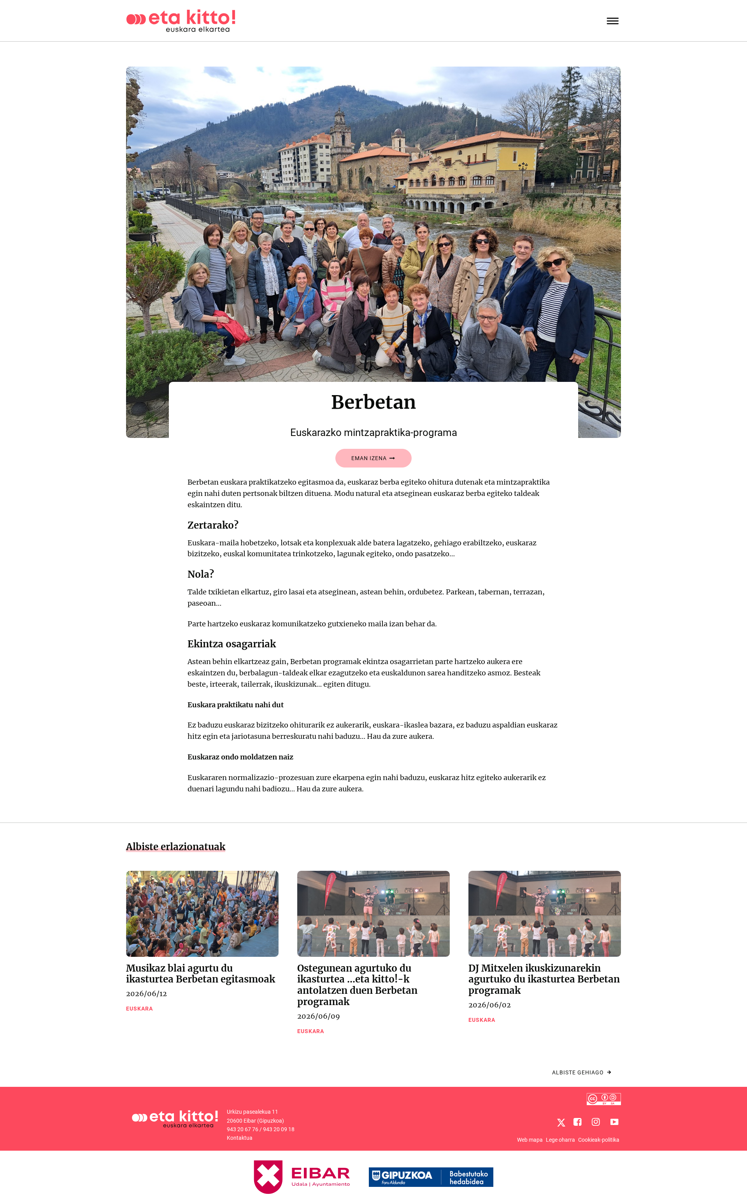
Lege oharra (560, 1140)
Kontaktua (240, 1138)
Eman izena (369, 458)
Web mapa (530, 1140)
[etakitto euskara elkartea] (180, 20)
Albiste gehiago (578, 1072)
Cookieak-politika (598, 1140)
